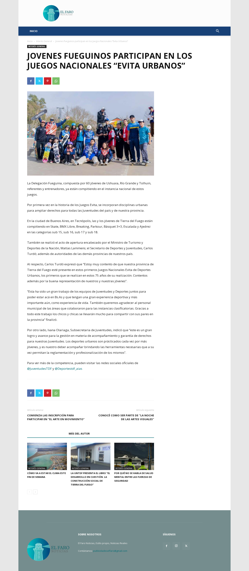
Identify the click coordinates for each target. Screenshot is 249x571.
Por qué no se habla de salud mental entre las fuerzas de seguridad (133, 476)
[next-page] (35, 492)
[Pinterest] (47, 81)
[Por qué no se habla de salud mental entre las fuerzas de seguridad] (134, 456)
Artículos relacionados (46, 433)
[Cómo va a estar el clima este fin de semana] (47, 456)
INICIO (34, 31)
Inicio (30, 41)
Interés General (44, 41)
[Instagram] (176, 546)
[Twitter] (39, 81)
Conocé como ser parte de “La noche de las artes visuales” (126, 417)
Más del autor (79, 433)
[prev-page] (29, 492)
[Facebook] (30, 81)
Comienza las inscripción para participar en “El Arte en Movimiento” (56, 417)
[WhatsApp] (56, 81)
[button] (217, 31)
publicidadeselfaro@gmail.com (110, 550)
